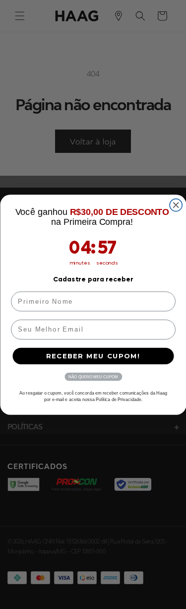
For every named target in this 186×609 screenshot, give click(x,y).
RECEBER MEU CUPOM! (93, 356)
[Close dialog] (176, 205)
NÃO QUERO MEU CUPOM (93, 376)
